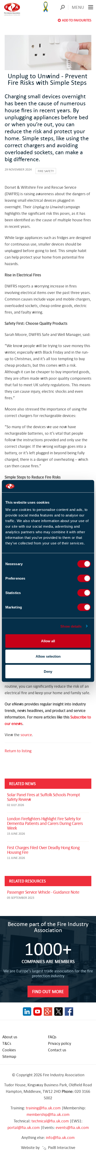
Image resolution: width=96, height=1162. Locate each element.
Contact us (57, 1049)
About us (9, 1036)
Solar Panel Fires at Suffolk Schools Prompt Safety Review (43, 797)
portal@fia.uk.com (23, 1127)
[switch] (84, 578)
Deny (48, 671)
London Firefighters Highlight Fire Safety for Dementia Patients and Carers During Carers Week (45, 823)
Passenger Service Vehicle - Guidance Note (43, 892)
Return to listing (18, 750)
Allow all (48, 641)
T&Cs (6, 1043)
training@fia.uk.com (43, 1107)
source (26, 734)
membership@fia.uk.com (48, 1114)
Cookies (9, 1049)
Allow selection (48, 656)
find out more (48, 991)
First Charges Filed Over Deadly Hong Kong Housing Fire (43, 850)
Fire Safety (46, 171)
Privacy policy (59, 1043)
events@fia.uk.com (72, 1127)
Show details (71, 626)
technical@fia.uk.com (50, 1120)
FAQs (52, 1036)
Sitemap (9, 1056)
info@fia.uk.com (60, 1137)
